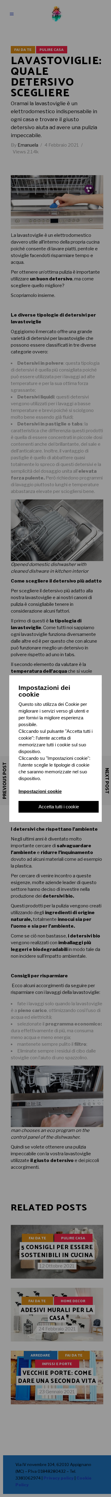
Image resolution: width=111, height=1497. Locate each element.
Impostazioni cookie (40, 791)
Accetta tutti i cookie (59, 806)
